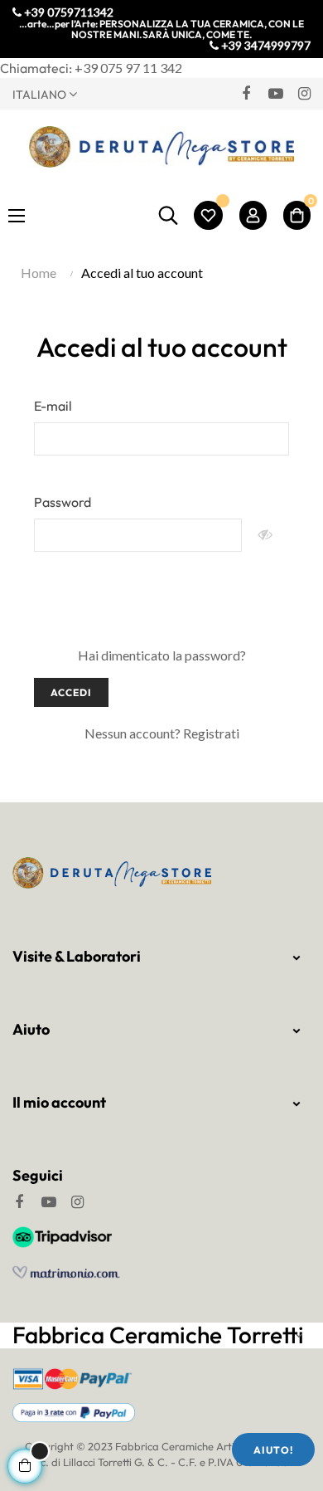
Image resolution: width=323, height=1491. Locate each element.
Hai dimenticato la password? (162, 655)
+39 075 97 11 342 (128, 68)
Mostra (265, 535)
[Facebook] (246, 93)
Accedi (71, 692)
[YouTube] (275, 93)
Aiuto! (273, 1450)
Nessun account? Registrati (161, 733)
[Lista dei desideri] (208, 215)
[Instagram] (304, 93)
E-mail (53, 405)
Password (62, 502)
